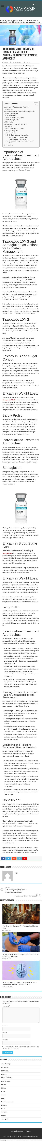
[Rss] (21, 1134)
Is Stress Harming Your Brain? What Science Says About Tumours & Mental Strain (19, 983)
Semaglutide (8, 126)
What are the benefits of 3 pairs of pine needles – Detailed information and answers (15, 890)
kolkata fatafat (34, 1136)
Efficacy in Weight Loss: (12, 120)
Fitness (3, 1088)
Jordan (6, 62)
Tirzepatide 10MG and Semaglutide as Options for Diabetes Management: (20, 112)
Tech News (4, 1119)
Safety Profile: (9, 122)
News (3, 1109)
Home (4, 20)
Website (5, 1040)
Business (4, 1074)
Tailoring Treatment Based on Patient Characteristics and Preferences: (19, 138)
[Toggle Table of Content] (34, 104)
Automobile (5, 1067)
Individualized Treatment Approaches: (16, 124)
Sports (3, 1116)
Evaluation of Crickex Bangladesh (25, 895)
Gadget (3, 1095)
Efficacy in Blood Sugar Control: (14, 117)
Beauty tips (4, 1071)
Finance (3, 1084)
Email (4, 1033)
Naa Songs (20, 1131)
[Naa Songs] (21, 8)
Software (4, 1112)
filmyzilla (28, 1131)
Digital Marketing (6, 1077)
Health (9, 20)
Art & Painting (5, 1064)
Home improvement (7, 1102)
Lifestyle (4, 1105)
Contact (13, 1131)
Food (3, 1091)
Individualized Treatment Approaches (17, 135)
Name (4, 1026)
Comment (6, 1006)
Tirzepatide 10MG (10, 115)
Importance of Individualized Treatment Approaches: (17, 108)
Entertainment (5, 1081)
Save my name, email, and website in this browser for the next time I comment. (20, 1047)
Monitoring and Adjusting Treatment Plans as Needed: (21, 142)
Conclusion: (9, 145)
